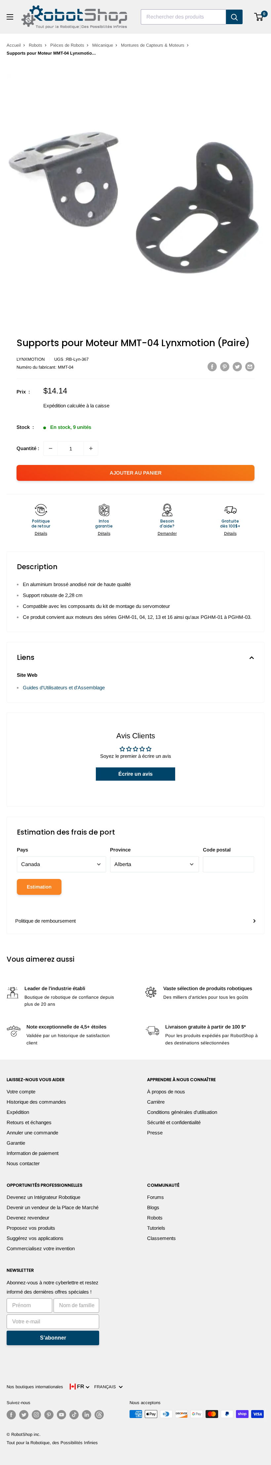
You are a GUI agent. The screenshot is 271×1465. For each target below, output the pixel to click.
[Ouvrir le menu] (10, 17)
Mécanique (102, 45)
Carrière (156, 1102)
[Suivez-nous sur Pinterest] (49, 1414)
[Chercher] (234, 17)
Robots (35, 45)
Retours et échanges (29, 1122)
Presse (155, 1132)
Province (120, 849)
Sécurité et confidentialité (174, 1122)
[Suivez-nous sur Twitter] (23, 1414)
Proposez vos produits (31, 1228)
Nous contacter (23, 1163)
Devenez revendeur (28, 1217)
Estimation (39, 887)
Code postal (217, 849)
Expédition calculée (64, 405)
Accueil (14, 45)
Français (106, 1386)
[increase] (91, 448)
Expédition (18, 1112)
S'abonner (53, 1338)
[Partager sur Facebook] (212, 366)
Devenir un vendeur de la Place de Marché (52, 1207)
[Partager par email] (249, 366)
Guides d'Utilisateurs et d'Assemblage (64, 687)
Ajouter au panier (136, 473)
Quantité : (28, 448)
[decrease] (51, 448)
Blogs (153, 1207)
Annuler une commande (32, 1132)
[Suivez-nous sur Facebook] (11, 1414)
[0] (259, 17)
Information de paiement (32, 1153)
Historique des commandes (36, 1102)
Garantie (16, 1143)
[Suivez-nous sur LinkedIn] (86, 1414)
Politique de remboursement (45, 921)
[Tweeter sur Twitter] (237, 366)
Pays (22, 849)
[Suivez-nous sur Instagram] (36, 1414)
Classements (161, 1238)
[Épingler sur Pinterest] (224, 366)
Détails (41, 533)
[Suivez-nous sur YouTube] (61, 1414)
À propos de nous (166, 1091)
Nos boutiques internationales (35, 1386)
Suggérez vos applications (35, 1238)
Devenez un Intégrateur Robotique (43, 1197)
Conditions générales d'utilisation (182, 1112)
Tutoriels (156, 1228)
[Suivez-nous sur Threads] (99, 1414)
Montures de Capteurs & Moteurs (152, 45)
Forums (155, 1197)
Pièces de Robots (67, 45)
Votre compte (21, 1091)
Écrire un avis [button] (135, 774)
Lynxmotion (31, 359)
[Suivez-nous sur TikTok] (74, 1414)
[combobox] (183, 16)
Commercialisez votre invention (41, 1248)
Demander (167, 533)
